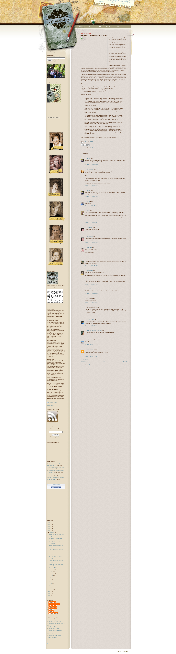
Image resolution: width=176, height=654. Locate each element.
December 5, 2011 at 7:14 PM (91, 265)
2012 (49, 528)
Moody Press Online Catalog (54, 635)
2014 (49, 524)
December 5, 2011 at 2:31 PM (91, 255)
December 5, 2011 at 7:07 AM (91, 164)
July (51, 577)
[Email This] (82, 145)
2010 (49, 591)
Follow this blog (55, 487)
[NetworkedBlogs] (56, 484)
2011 (49, 530)
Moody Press (51, 633)
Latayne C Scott (53, 607)
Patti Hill (88, 158)
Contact (118, 26)
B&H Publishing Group (53, 620)
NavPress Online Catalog (53, 639)
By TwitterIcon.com (51, 405)
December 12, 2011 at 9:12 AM (91, 356)
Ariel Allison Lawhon (91, 289)
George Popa (91, 147)
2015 (49, 522)
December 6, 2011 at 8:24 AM (91, 315)
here (108, 76)
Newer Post (83, 361)
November (52, 570)
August (51, 575)
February (52, 587)
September (52, 573)
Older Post (124, 361)
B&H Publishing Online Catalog (55, 621)
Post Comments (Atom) (92, 364)
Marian (88, 201)
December (52, 532)
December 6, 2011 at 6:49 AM (91, 302)
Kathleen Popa (90, 270)
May (51, 581)
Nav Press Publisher (52, 637)
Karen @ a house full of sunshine (94, 330)
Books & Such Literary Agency (55, 627)
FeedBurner (58, 437)
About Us (89, 26)
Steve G (88, 210)
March (51, 585)
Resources (109, 26)
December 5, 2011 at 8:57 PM (91, 284)
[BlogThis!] (83, 145)
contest (85, 147)
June (51, 579)
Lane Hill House (90, 349)
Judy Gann (89, 247)
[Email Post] (104, 142)
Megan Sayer (90, 227)
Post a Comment (84, 359)
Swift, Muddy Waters (53, 568)
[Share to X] (85, 145)
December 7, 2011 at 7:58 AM (91, 325)
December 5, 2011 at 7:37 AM (91, 196)
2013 (49, 526)
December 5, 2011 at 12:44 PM (91, 242)
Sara (88, 259)
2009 (49, 593)
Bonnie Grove (90, 169)
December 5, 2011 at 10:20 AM (91, 222)
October (51, 571)
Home (81, 26)
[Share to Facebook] (87, 145)
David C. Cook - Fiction (53, 628)
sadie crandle (90, 340)
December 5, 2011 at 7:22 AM (91, 185)
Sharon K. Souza (54, 613)
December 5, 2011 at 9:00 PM (91, 293)
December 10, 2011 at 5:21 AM (91, 344)
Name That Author (98, 147)
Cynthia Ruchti (90, 320)
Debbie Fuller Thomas (55, 604)
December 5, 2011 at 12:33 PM (91, 232)
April (51, 583)
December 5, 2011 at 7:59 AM (91, 205)
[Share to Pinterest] (89, 145)
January (51, 589)
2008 (49, 595)
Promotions (99, 26)
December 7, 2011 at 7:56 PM (91, 335)
